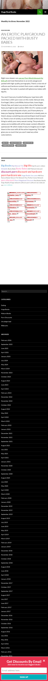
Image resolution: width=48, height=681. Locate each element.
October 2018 (6, 559)
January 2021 (5, 462)
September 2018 (7, 563)
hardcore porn (8, 145)
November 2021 (6, 437)
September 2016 (7, 628)
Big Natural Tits (18, 166)
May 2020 (4, 486)
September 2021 (7, 441)
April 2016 (5, 644)
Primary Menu (45, 12)
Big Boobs (6, 165)
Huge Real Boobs (8, 12)
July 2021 (4, 449)
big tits (5, 143)
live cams (34, 175)
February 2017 (6, 607)
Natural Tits (14, 178)
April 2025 (5, 352)
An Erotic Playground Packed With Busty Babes (23, 38)
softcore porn (25, 183)
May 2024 (4, 365)
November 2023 (6, 373)
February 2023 (6, 393)
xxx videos (8, 185)
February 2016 (6, 652)
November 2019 (6, 510)
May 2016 (4, 640)
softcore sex (34, 183)
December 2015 (6, 656)
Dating (3, 305)
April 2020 (5, 490)
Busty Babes (21, 168)
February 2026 (6, 340)
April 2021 (5, 458)
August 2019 (5, 518)
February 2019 (6, 543)
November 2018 (6, 555)
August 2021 (5, 445)
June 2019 (4, 526)
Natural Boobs (5, 178)
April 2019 (5, 534)
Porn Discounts (6, 317)
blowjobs (4, 169)
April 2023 (5, 389)
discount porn (16, 143)
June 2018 (4, 571)
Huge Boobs (5, 30)
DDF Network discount (35, 169)
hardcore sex (21, 145)
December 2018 (6, 551)
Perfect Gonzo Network (35, 178)
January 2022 (5, 429)
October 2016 (6, 623)
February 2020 (6, 498)
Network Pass (23, 178)
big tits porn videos (38, 166)
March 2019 (5, 538)
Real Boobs (37, 180)
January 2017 (5, 611)
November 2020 (6, 466)
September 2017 (7, 591)
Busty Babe (12, 169)
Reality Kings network (12, 183)
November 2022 (6, 401)
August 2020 (5, 478)
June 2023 (4, 385)
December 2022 (6, 397)
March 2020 (5, 494)
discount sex (28, 143)
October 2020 (6, 470)
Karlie (21, 46)
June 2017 (4, 603)
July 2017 (4, 599)
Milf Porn (41, 175)
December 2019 (6, 506)
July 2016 (4, 636)
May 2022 (4, 413)
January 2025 (5, 356)
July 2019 (4, 522)
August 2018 (5, 567)
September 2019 (7, 514)
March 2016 (5, 648)
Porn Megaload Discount (24, 180)
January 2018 (5, 579)
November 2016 (6, 619)
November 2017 (6, 583)
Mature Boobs (6, 313)
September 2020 (7, 474)
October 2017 (6, 587)
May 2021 (4, 454)
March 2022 (5, 421)
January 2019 (5, 547)
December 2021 (6, 433)
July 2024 (4, 360)
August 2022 (5, 409)
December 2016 (6, 615)
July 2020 (4, 482)
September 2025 (7, 344)
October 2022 (6, 405)
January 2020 (5, 502)
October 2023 (6, 377)
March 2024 (5, 369)
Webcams (4, 326)
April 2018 (5, 575)
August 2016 (5, 632)
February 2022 (6, 425)
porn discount (7, 180)
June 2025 (4, 348)
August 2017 (5, 595)
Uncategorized (6, 321)
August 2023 (5, 381)
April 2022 (5, 417)
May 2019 (4, 530)
